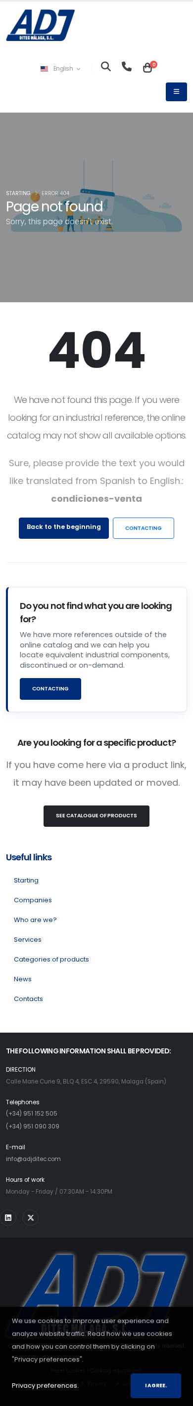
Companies (33, 900)
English (63, 69)
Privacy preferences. (45, 1385)
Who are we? (35, 919)
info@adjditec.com (33, 1159)
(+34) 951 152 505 (31, 1114)
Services (28, 939)
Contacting (143, 528)
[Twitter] (30, 1217)
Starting (18, 193)
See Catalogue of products (96, 815)
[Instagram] (8, 1217)
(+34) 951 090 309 (32, 1126)
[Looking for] (106, 68)
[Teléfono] (127, 68)
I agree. (156, 1385)
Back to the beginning (64, 526)
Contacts (28, 999)
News (23, 979)
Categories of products (51, 959)
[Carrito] (147, 68)
